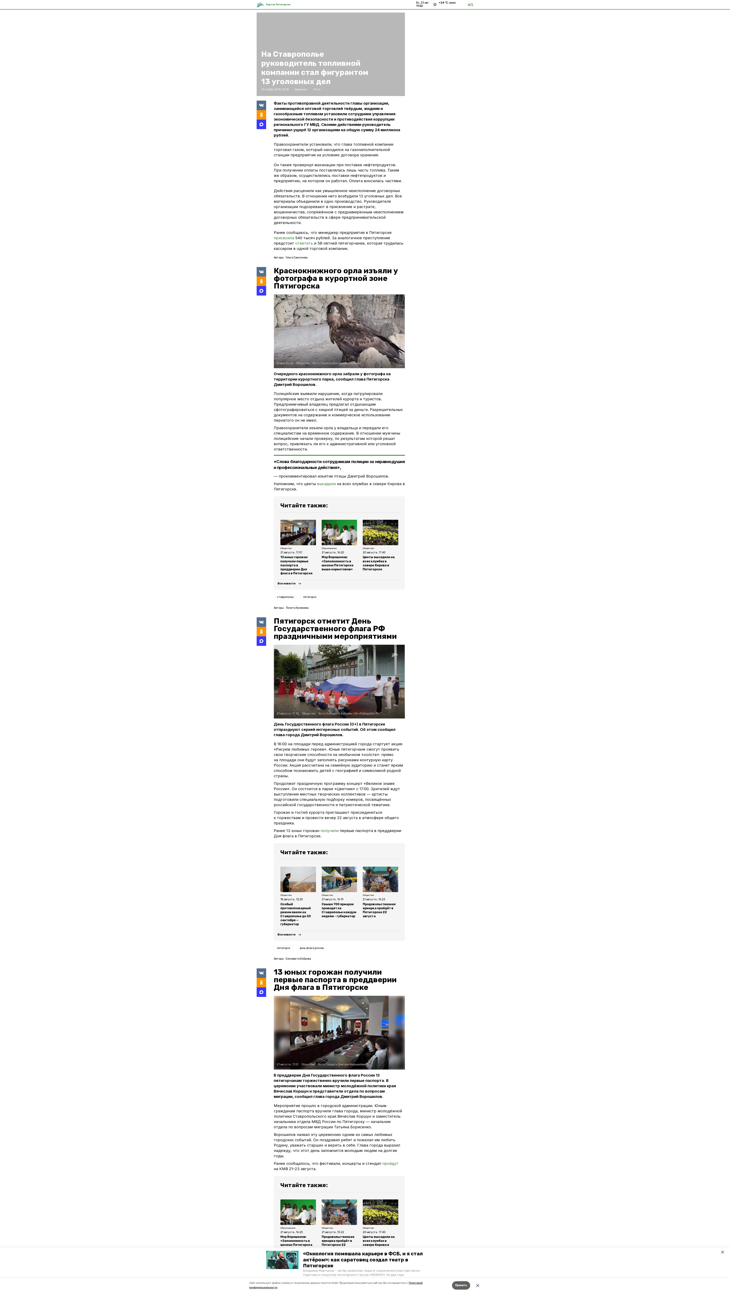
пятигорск (309, 597)
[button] (282, 1260)
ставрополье (285, 597)
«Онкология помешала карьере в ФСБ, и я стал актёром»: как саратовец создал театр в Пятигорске (363, 1259)
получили (330, 830)
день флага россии (312, 948)
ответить (304, 243)
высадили (326, 484)
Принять (461, 1285)
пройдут (390, 1163)
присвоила (284, 238)
